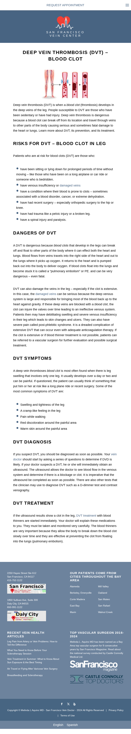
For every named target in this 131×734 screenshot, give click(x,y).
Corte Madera (77, 599)
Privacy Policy (116, 710)
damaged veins (70, 185)
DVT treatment (86, 515)
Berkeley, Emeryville (81, 592)
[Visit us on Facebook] (62, 704)
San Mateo (104, 599)
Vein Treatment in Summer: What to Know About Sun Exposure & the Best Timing (33, 661)
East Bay (74, 605)
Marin (73, 612)
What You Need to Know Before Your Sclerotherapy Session (27, 652)
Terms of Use (67, 715)
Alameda (74, 586)
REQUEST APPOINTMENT (65, 5)
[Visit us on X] (68, 704)
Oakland (102, 592)
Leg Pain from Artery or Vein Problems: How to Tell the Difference (32, 643)
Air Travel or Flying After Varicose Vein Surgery (32, 668)
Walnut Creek (105, 612)
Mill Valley (103, 586)
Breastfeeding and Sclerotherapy (25, 675)
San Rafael (104, 605)
